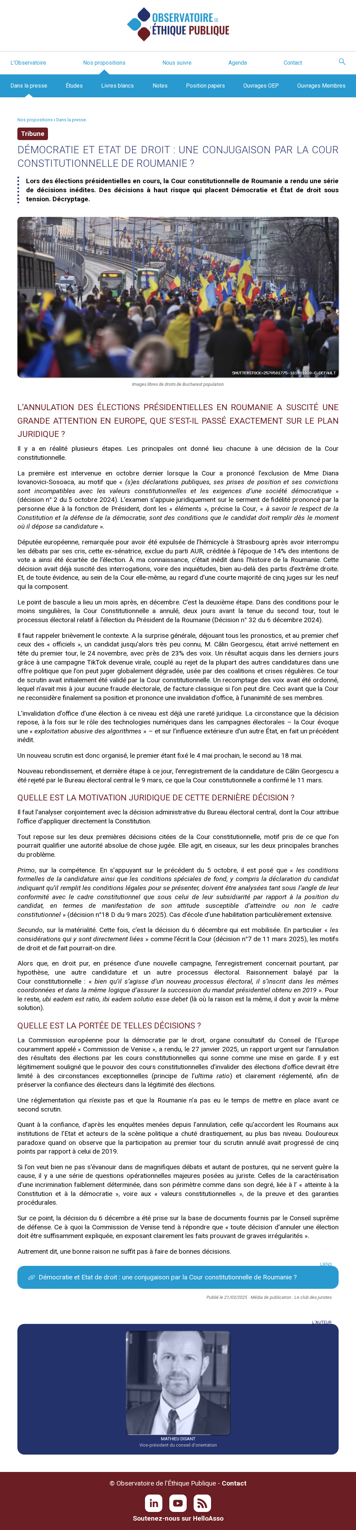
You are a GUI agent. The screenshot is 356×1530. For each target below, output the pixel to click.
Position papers (205, 85)
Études (74, 85)
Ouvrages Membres (321, 85)
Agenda (237, 62)
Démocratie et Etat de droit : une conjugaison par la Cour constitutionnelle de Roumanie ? (168, 1277)
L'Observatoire (28, 62)
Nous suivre (177, 62)
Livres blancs (117, 85)
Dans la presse (28, 85)
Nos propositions (104, 62)
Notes (160, 85)
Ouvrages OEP (261, 85)
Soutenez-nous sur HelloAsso (178, 1518)
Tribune (32, 134)
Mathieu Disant (178, 1438)
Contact (293, 62)
